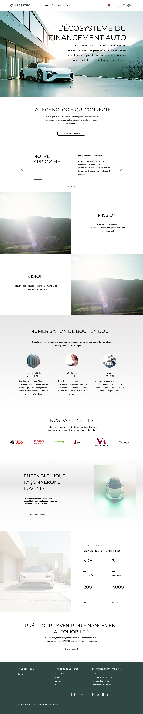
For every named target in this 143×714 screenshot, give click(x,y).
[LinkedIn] (93, 694)
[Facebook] (103, 694)
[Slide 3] (74, 186)
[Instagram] (98, 694)
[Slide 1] (68, 186)
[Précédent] (22, 169)
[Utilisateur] (124, 5)
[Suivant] (121, 169)
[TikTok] (108, 694)
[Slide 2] (71, 186)
